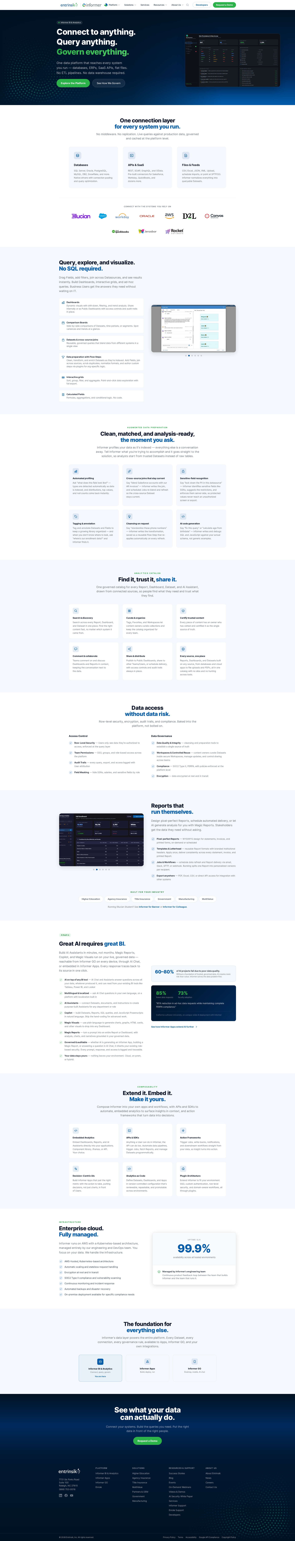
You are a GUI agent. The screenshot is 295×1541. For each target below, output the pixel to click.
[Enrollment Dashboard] (192, 363)
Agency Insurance (117, 899)
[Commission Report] (109, 867)
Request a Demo (224, 5)
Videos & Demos (177, 1491)
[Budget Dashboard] (198, 363)
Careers (209, 1482)
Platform (113, 5)
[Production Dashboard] (201, 363)
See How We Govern (109, 83)
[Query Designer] (186, 363)
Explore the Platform (73, 83)
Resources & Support (182, 1468)
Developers (202, 5)
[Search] (187, 5)
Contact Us (211, 1487)
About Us (176, 5)
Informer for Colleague (175, 906)
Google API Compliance (209, 1537)
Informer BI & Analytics (107, 1473)
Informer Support (177, 1505)
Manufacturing (186, 899)
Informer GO (102, 1482)
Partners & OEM (140, 1491)
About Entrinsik (213, 1473)
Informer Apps (103, 1478)
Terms (180, 1537)
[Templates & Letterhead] (103, 867)
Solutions (129, 5)
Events (172, 1482)
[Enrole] (106, 5)
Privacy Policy (169, 1537)
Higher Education (91, 899)
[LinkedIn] (60, 1495)
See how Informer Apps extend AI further (172, 1026)
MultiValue (207, 899)
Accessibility (191, 1537)
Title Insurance (142, 899)
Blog (171, 1478)
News (208, 1478)
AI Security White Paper (181, 1496)
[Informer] (92, 5)
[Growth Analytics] (195, 363)
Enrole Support (176, 1510)
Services (145, 5)
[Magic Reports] (97, 867)
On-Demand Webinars (180, 1487)
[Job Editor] (93, 867)
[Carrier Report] (106, 867)
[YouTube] (71, 1495)
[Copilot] (100, 867)
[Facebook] (66, 1495)
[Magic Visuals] (189, 363)
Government (164, 899)
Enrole (99, 1487)
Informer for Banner (149, 906)
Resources (159, 5)
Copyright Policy (229, 1537)
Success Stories (177, 1473)
